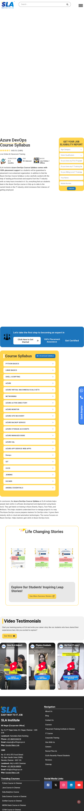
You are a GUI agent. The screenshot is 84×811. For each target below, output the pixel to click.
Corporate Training (52, 738)
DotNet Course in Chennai (12, 801)
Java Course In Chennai (11, 788)
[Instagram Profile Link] (63, 785)
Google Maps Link (12, 745)
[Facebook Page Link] (48, 785)
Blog (47, 716)
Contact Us (49, 720)
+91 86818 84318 (14, 739)
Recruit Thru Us (51, 751)
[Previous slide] (10, 558)
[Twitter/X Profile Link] (56, 785)
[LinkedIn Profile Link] (71, 785)
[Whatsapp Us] (81, 390)
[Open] (81, 5)
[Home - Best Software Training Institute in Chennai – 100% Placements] (8, 4)
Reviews (48, 760)
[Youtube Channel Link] (79, 785)
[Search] (68, 4)
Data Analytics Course (10, 792)
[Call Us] (81, 397)
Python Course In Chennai (12, 783)
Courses (48, 725)
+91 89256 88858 (14, 766)
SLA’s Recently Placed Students (57, 756)
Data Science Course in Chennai (14, 796)
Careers (48, 747)
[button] (29, 363)
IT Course (49, 733)
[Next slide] (73, 558)
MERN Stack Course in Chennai (14, 805)
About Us (48, 711)
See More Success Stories (41, 596)
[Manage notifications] (79, 802)
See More (8, 636)
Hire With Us (50, 742)
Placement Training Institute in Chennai (60, 729)
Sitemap (48, 764)
